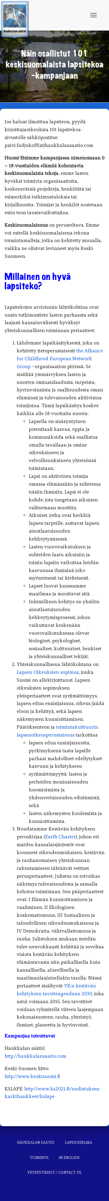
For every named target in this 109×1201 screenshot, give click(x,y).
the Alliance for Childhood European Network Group (60, 358)
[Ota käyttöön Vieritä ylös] (97, 1188)
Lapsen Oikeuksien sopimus (48, 672)
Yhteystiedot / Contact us (54, 1172)
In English (69, 1158)
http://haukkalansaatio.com (35, 1056)
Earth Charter (60, 837)
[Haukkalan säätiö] (17, 15)
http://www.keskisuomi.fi (32, 1076)
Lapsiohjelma (78, 1142)
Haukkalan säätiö (35, 1142)
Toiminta (39, 1158)
